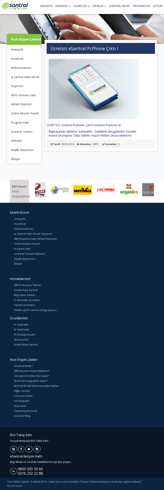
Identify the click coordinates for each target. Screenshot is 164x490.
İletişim (15, 159)
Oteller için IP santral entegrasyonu (35, 310)
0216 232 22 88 (30, 473)
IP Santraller (21, 324)
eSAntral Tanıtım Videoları (21, 136)
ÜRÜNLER (98, 6)
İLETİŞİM (157, 6)
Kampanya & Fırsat (25, 411)
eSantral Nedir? (23, 366)
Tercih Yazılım (15, 486)
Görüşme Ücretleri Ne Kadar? (31, 376)
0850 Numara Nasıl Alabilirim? (31, 371)
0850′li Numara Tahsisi (27, 285)
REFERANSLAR (141, 6)
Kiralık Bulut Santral (26, 290)
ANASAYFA (46, 6)
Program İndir (20, 122)
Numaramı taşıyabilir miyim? (31, 381)
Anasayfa (17, 49)
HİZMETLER (81, 6)
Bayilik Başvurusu (22, 150)
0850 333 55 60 (30, 468)
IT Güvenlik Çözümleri (27, 300)
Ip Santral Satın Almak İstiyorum (25, 81)
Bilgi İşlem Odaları (24, 295)
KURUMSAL (62, 6)
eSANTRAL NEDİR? (119, 6)
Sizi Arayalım (21, 401)
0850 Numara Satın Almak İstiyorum (23, 99)
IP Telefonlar (21, 329)
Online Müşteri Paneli (24, 113)
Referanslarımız (21, 68)
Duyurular (20, 406)
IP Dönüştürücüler (25, 334)
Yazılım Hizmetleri (24, 305)
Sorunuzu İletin (23, 396)
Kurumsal (17, 58)
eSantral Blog (22, 416)
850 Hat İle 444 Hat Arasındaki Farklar (36, 386)
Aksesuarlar (21, 339)
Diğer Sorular (22, 391)
